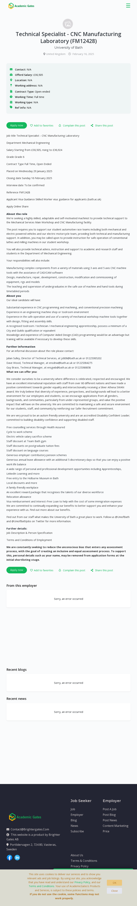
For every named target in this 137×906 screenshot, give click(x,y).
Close (114, 890)
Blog (74, 820)
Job (73, 809)
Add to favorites (43, 125)
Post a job (109, 809)
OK (114, 882)
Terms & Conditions (84, 861)
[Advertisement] (68, 637)
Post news (110, 820)
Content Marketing (115, 826)
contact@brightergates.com (30, 829)
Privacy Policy (79, 866)
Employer (77, 815)
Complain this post (74, 125)
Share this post (104, 125)
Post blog (109, 815)
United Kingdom (56, 54)
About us (77, 855)
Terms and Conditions (41, 886)
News (74, 826)
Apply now (16, 125)
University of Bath (68, 48)
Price (106, 831)
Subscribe (77, 831)
